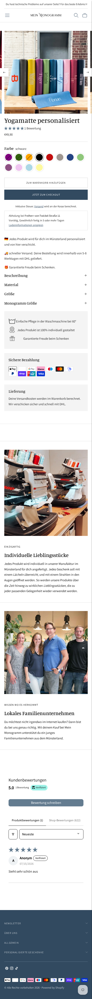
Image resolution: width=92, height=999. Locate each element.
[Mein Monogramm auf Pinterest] (6, 969)
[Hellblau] (29, 167)
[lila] (8, 157)
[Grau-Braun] (60, 157)
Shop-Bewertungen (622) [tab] (64, 820)
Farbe (9, 148)
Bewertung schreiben (46, 802)
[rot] (49, 157)
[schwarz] (39, 157)
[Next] (87, 72)
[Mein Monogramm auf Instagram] (11, 969)
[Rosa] (19, 167)
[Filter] (13, 834)
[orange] (29, 157)
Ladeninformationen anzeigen (26, 225)
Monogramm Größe (20, 303)
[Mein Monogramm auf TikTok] (16, 969)
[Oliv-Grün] (80, 157)
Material (11, 284)
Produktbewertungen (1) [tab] (27, 820)
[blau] (70, 157)
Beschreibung (16, 275)
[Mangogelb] (39, 167)
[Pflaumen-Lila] (8, 167)
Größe (9, 293)
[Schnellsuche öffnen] (76, 15)
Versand (38, 206)
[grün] (19, 157)
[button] (14, 128)
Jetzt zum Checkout (46, 194)
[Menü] (7, 15)
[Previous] (4, 72)
